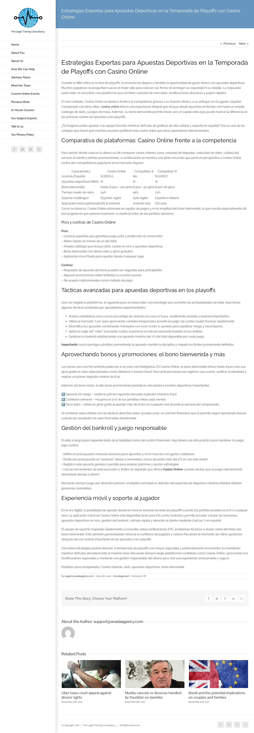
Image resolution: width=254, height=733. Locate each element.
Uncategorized (121, 576)
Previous (230, 43)
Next (242, 43)
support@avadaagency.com (79, 576)
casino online (110, 106)
